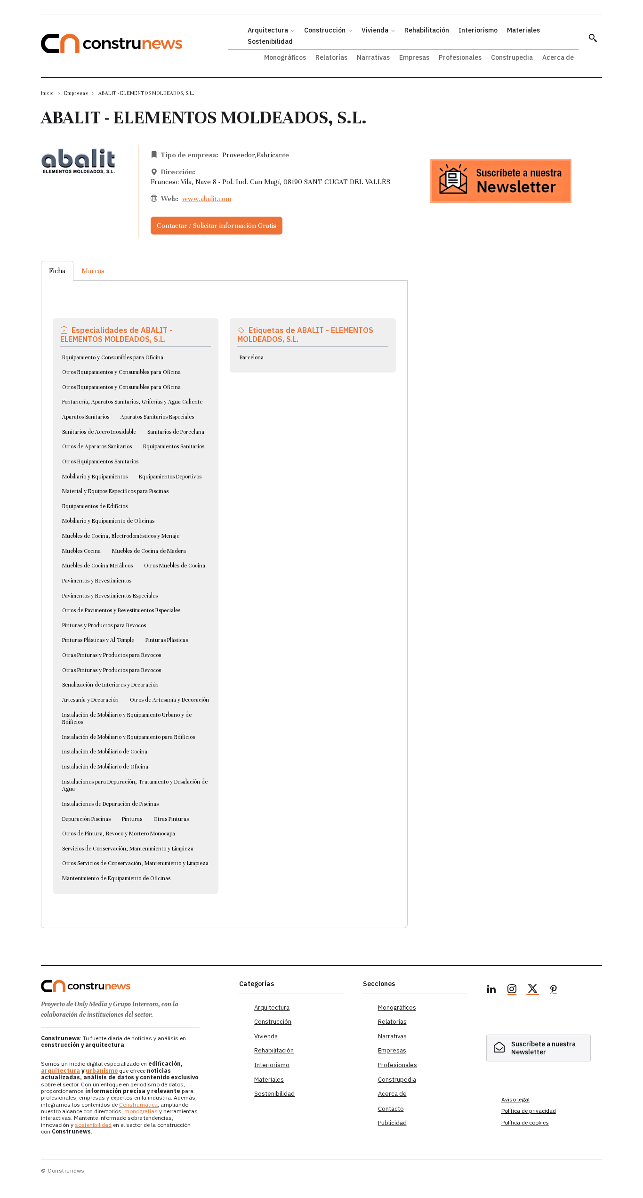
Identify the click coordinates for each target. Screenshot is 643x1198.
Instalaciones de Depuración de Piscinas (110, 804)
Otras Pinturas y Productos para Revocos (111, 655)
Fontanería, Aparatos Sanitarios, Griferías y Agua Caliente (132, 401)
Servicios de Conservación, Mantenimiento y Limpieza (127, 848)
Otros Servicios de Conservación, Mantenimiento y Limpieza (135, 863)
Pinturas (132, 819)
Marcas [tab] (92, 271)
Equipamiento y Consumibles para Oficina (112, 357)
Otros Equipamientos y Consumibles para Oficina (121, 372)
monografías (141, 1111)
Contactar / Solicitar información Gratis (216, 225)
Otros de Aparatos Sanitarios (97, 446)
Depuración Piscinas (86, 819)
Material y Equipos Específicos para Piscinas (115, 491)
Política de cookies (525, 1122)
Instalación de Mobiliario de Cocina (104, 751)
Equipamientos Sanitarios (173, 446)
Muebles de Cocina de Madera (149, 551)
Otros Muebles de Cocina (174, 565)
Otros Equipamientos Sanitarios (100, 461)
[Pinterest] (553, 990)
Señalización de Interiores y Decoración (110, 684)
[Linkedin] (491, 990)
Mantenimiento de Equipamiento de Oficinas (116, 878)
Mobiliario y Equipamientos (95, 476)
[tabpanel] (224, 593)
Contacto (391, 1109)
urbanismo (102, 1070)
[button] (592, 37)
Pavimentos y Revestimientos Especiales (110, 595)
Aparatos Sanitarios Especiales (157, 416)
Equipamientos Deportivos (170, 476)
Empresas (76, 93)
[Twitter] (532, 990)
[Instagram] (512, 990)
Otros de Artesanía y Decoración (169, 699)
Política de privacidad (528, 1110)
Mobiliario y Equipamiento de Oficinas (108, 521)
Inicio (47, 93)
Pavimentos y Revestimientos (96, 580)
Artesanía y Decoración (90, 699)
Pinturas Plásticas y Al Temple (98, 640)
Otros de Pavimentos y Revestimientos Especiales (121, 610)
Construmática (138, 1104)
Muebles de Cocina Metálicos (97, 565)
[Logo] (134, 986)
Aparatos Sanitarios (85, 416)
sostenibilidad (93, 1124)
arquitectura (60, 1070)
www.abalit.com (206, 198)
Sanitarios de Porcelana (175, 432)
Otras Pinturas (171, 819)
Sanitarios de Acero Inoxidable (99, 432)
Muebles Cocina (81, 551)
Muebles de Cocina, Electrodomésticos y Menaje (120, 536)
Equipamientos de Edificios (95, 506)
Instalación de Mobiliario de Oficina (105, 766)
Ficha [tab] (57, 271)
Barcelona (251, 357)
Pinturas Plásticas (166, 640)
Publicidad (392, 1123)
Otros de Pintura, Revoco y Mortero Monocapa (118, 833)
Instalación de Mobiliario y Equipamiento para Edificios (128, 737)
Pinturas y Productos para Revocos (104, 625)
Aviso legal (515, 1099)
